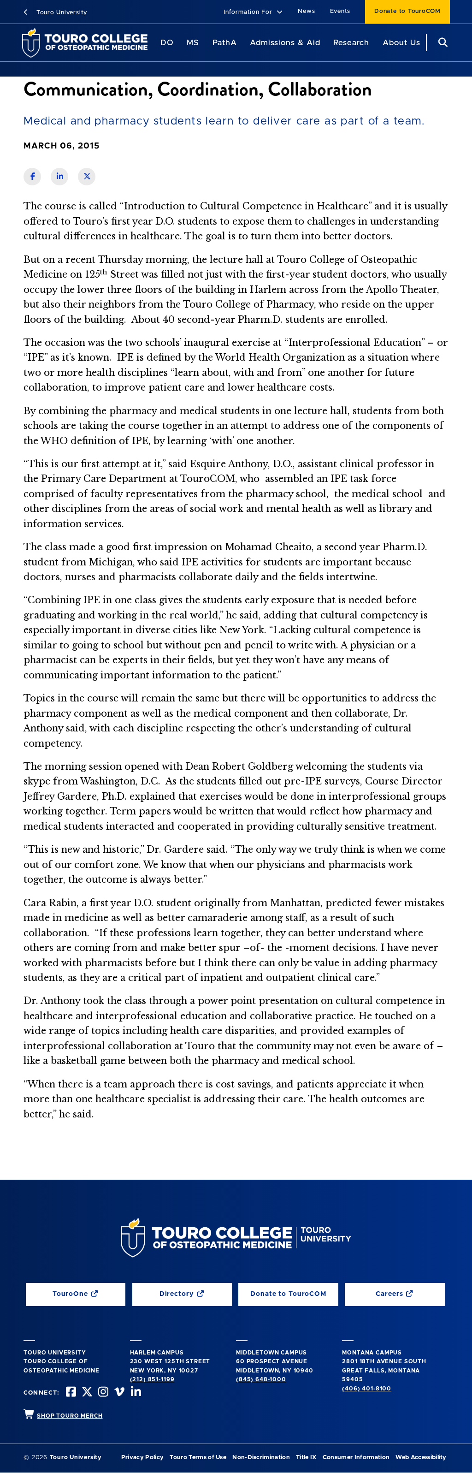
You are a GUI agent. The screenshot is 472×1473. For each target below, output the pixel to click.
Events (340, 11)
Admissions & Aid (285, 43)
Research (351, 43)
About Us (401, 43)
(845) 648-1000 (261, 1379)
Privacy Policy (142, 1458)
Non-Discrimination (261, 1458)
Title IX (306, 1458)
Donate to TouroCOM (407, 11)
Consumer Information (356, 1458)
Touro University (60, 13)
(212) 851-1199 (152, 1379)
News (306, 11)
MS (193, 43)
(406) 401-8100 (366, 1388)
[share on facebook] (32, 176)
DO (167, 43)
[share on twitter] (86, 176)
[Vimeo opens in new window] (118, 1393)
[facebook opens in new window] (70, 1393)
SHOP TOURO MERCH (69, 1416)
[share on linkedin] (59, 176)
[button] (253, 13)
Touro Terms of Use (198, 1458)
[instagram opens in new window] (102, 1393)
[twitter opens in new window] (86, 1393)
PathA (224, 43)
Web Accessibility (420, 1458)
